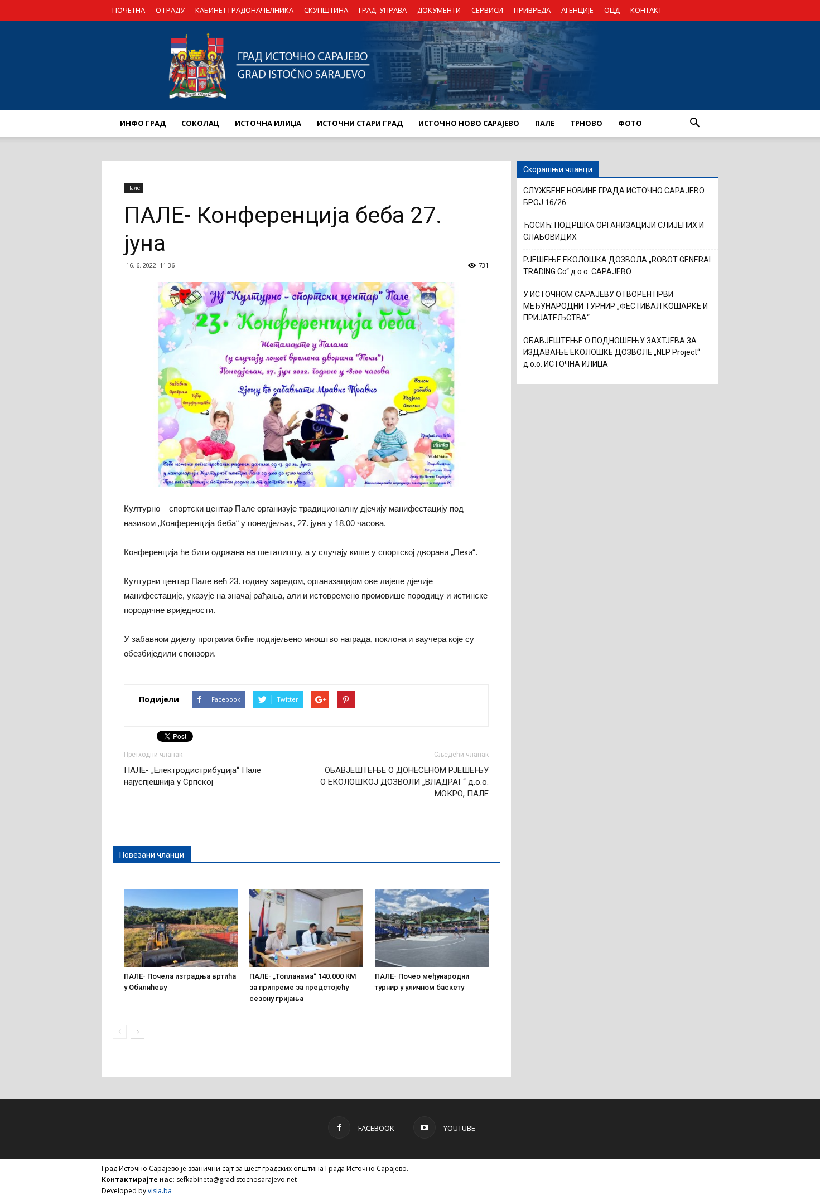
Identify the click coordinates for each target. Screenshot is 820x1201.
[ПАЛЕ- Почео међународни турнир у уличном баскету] (432, 928)
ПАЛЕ (544, 123)
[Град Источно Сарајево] (410, 65)
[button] (694, 123)
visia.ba (160, 1190)
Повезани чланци (151, 854)
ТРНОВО (586, 123)
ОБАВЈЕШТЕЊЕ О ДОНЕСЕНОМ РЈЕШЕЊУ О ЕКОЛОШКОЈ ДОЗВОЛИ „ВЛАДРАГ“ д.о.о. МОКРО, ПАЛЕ (404, 782)
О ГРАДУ (170, 10)
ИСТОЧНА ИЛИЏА (268, 123)
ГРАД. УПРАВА (383, 10)
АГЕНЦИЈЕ (577, 10)
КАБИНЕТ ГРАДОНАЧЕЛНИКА (244, 10)
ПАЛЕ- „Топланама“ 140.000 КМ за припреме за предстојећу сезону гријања (302, 987)
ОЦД (612, 10)
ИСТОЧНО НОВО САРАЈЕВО (468, 123)
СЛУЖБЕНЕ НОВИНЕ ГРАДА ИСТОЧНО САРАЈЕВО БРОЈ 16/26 (614, 196)
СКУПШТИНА (326, 10)
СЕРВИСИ (487, 10)
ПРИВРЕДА (532, 10)
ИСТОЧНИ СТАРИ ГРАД (360, 123)
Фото (630, 123)
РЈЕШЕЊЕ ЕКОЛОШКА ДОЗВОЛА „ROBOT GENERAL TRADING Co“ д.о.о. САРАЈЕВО (618, 265)
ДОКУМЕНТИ (439, 10)
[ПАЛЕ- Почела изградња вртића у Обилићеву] (181, 928)
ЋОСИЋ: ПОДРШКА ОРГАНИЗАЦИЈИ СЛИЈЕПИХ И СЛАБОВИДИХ (613, 231)
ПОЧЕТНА (128, 10)
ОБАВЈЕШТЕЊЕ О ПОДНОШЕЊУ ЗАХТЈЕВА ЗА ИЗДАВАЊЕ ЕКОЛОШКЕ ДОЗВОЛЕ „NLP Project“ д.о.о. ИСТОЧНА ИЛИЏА (611, 352)
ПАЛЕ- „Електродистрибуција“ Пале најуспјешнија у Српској (192, 776)
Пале (133, 188)
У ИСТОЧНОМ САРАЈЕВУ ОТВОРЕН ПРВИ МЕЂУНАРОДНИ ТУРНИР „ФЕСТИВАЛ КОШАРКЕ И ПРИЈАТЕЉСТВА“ (615, 306)
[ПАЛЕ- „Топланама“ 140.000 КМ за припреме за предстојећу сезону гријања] (306, 928)
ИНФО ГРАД (143, 123)
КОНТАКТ (646, 10)
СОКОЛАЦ (200, 123)
